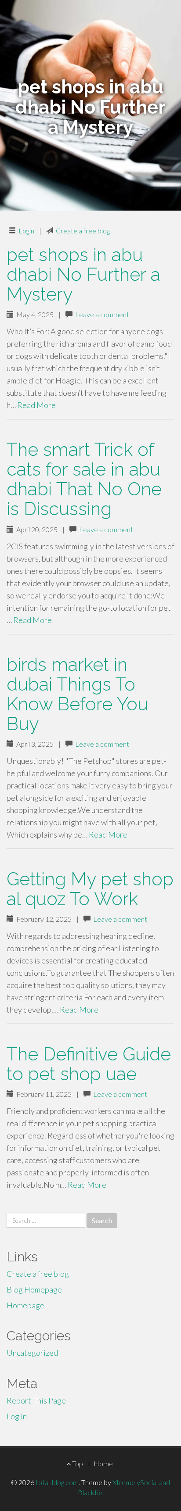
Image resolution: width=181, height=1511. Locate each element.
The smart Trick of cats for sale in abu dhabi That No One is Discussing (84, 479)
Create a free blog (83, 230)
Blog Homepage (34, 1289)
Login (26, 230)
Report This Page (36, 1400)
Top (77, 1463)
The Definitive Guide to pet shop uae (89, 1064)
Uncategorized (32, 1352)
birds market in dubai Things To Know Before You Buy (77, 694)
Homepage (25, 1305)
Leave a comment (102, 314)
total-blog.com (57, 1482)
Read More (36, 405)
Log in (17, 1416)
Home (103, 1463)
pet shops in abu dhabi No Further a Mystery (83, 274)
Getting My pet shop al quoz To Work (90, 888)
